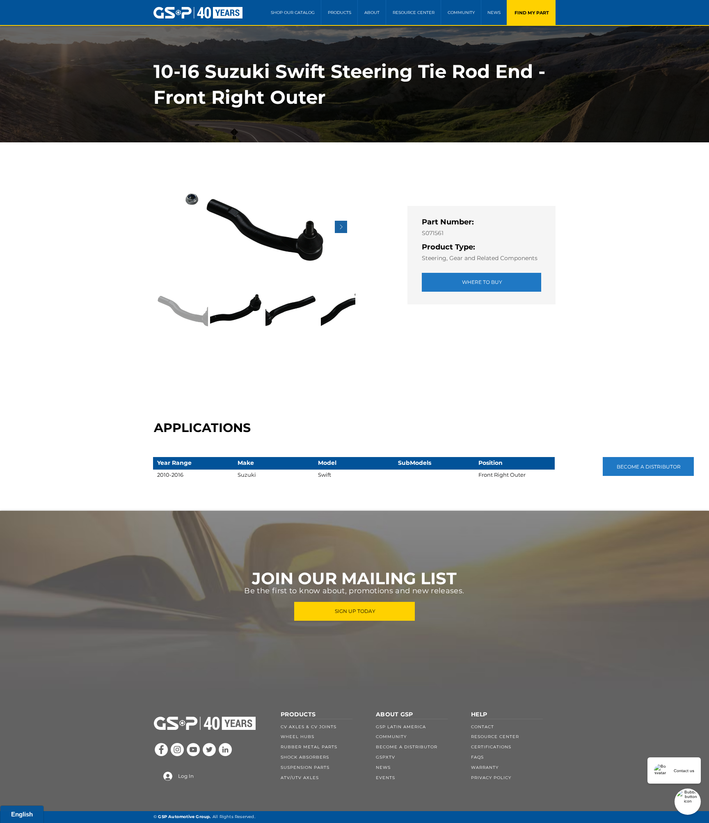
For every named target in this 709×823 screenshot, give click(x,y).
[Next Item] (341, 227)
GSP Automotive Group (184, 816)
